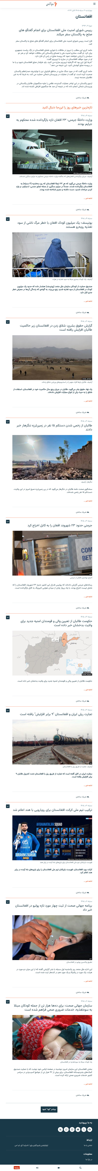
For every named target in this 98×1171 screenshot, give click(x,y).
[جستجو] (80, 1168)
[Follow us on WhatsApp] (66, 1129)
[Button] (82, 97)
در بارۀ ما (89, 1159)
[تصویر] (59, 1168)
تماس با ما (88, 1145)
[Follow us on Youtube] (78, 1129)
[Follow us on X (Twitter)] (83, 1129)
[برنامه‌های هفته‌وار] (37, 1168)
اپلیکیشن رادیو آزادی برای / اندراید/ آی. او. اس (31, 1145)
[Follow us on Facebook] (89, 1129)
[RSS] (60, 1129)
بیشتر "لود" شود (49, 1109)
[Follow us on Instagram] (72, 1129)
